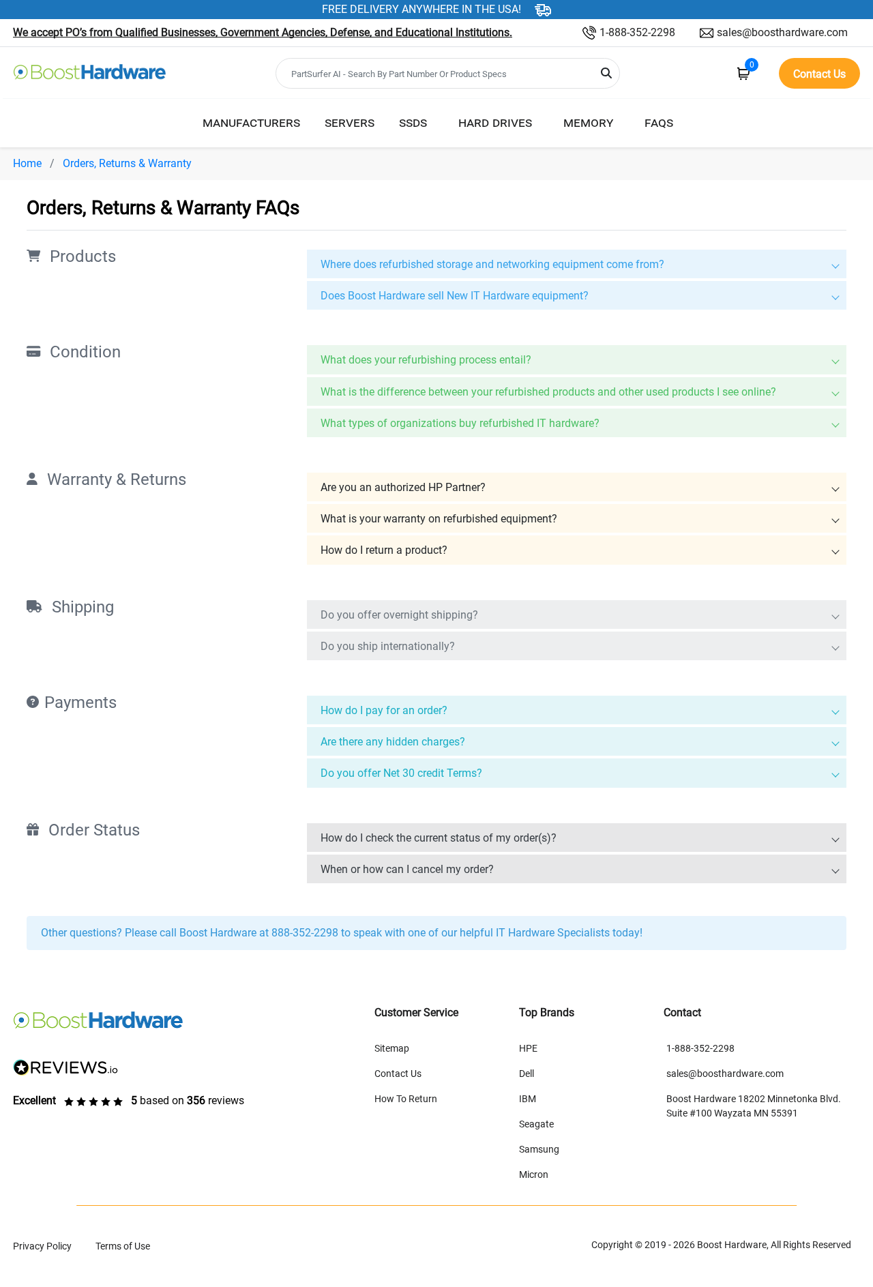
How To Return (405, 1098)
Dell (526, 1073)
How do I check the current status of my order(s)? (439, 837)
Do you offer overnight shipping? (399, 614)
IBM (527, 1098)
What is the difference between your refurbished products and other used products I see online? (548, 391)
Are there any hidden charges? (393, 741)
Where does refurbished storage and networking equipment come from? (492, 264)
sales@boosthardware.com (782, 32)
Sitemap (391, 1048)
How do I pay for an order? (384, 710)
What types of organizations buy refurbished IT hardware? (460, 423)
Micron (533, 1174)
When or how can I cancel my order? (407, 869)
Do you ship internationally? (388, 646)
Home (27, 163)
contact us (819, 74)
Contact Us (397, 1073)
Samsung (539, 1149)
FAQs (659, 122)
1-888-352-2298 (637, 32)
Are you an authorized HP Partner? (403, 487)
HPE (528, 1048)
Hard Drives (495, 122)
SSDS (413, 122)
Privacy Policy (42, 1246)
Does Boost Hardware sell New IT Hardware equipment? (455, 295)
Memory (588, 122)
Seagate (536, 1124)
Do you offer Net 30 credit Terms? (401, 773)
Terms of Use (122, 1246)
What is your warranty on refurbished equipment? (439, 518)
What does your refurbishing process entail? (426, 359)
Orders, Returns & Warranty (127, 163)
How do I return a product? (384, 550)
